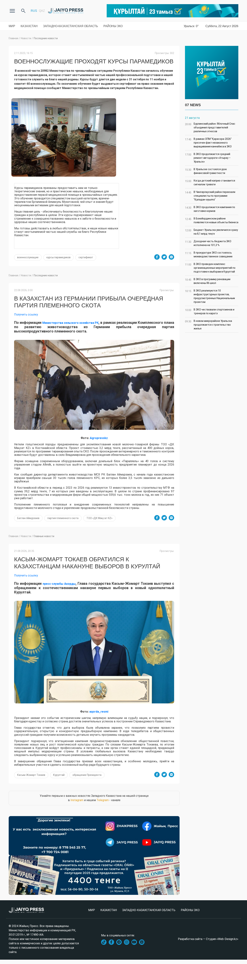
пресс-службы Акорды (59, 583)
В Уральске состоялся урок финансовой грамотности (206, 171)
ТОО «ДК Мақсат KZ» (99, 518)
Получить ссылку (26, 314)
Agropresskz (99, 438)
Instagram (77, 800)
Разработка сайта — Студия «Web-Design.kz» (208, 939)
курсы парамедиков (58, 257)
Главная (13, 38)
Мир (12, 26)
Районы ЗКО (113, 26)
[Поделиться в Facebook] (157, 257)
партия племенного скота (62, 518)
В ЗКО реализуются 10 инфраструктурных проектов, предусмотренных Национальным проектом (210, 296)
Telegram (103, 800)
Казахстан (29, 26)
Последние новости (46, 38)
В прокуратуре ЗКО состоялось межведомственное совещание (209, 254)
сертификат (85, 257)
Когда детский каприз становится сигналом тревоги (210, 182)
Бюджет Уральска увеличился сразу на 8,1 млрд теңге (211, 231)
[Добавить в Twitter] (164, 257)
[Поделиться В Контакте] (171, 257)
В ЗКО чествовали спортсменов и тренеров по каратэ (209, 311)
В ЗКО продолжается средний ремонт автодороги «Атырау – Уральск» (208, 158)
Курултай (59, 774)
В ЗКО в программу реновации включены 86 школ (207, 281)
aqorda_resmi (98, 711)
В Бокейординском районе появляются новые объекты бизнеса (211, 220)
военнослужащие (28, 257)
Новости (26, 38)
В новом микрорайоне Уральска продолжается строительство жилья (208, 324)
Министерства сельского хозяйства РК (70, 323)
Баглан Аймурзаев (28, 518)
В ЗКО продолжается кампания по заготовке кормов (210, 209)
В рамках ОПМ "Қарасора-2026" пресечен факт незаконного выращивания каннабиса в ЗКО (208, 142)
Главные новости (44, 536)
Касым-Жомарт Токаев (31, 774)
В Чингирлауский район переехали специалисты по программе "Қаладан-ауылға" (210, 196)
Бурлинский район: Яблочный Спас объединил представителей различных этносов (210, 127)
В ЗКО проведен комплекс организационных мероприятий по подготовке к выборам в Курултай (210, 268)
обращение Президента (87, 774)
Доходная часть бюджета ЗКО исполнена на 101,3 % (208, 243)
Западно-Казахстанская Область (70, 26)
